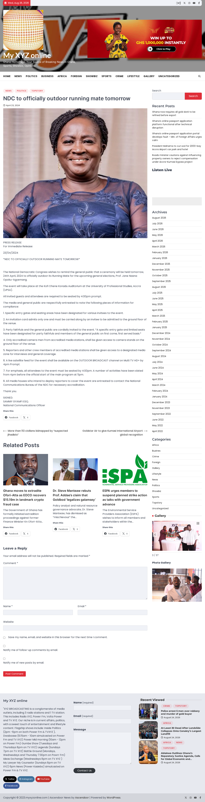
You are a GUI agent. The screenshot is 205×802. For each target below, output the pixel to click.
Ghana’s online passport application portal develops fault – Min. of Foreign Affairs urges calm (177, 137)
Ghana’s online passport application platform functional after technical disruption (172, 124)
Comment (10, 563)
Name (8, 606)
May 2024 (157, 373)
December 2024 (161, 333)
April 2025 (157, 310)
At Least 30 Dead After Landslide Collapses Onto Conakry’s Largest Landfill (181, 731)
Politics (31, 76)
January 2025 (159, 327)
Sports (106, 76)
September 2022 (161, 414)
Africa (62, 76)
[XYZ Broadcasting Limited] (177, 601)
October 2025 (160, 275)
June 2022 (158, 419)
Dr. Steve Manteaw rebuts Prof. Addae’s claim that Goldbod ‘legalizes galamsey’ (74, 495)
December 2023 (161, 402)
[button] (155, 534)
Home (6, 76)
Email (82, 606)
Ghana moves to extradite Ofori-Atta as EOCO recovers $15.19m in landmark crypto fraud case (24, 497)
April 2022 (157, 431)
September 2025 (161, 281)
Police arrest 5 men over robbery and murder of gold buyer (180, 712)
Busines (156, 450)
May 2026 (157, 235)
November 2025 (161, 269)
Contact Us (84, 770)
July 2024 (157, 362)
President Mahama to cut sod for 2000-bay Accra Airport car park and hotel (176, 147)
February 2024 (160, 390)
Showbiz (92, 76)
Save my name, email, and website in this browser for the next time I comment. (57, 637)
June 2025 (158, 298)
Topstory (37, 90)
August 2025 (159, 287)
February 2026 (160, 252)
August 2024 (159, 356)
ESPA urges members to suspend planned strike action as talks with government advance (124, 497)
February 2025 (160, 321)
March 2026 (158, 246)
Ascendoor (82, 797)
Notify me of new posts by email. (23, 663)
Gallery (149, 76)
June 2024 (158, 367)
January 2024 (159, 396)
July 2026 (157, 223)
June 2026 (158, 229)
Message (80, 729)
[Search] (199, 76)
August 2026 (159, 217)
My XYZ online (27, 55)
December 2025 (161, 264)
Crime (119, 76)
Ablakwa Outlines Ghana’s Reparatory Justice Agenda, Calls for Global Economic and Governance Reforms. (180, 758)
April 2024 (157, 379)
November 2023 (161, 408)
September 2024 (161, 350)
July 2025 (157, 292)
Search (156, 90)
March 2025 (158, 315)
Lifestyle (133, 76)
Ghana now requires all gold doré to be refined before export (173, 113)
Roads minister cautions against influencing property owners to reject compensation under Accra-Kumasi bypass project (176, 158)
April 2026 (157, 240)
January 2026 (159, 258)
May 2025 (157, 304)
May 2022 (157, 425)
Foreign (76, 76)
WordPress (113, 797)
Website (8, 622)
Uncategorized (169, 76)
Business (47, 76)
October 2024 (160, 344)
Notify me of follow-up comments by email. (30, 650)
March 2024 (158, 385)
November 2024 (161, 339)
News (18, 76)
